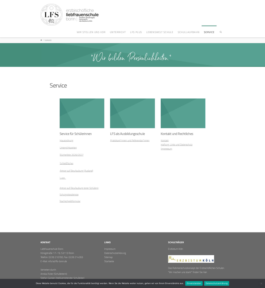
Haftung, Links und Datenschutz (176, 144)
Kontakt (165, 140)
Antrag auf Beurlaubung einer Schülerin (79, 188)
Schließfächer (66, 163)
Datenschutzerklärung (115, 253)
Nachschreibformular (70, 201)
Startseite (109, 261)
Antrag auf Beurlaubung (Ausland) (76, 171)
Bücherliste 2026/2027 (71, 155)
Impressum (166, 149)
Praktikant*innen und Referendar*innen (129, 140)
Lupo (63, 178)
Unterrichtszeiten (68, 147)
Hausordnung (66, 140)
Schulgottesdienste (69, 194)
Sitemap (108, 257)
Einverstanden (194, 283)
